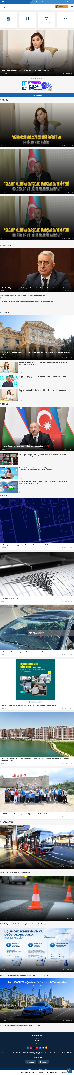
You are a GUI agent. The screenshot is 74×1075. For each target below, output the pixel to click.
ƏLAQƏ (37, 1038)
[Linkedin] (43, 1047)
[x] (34, 1047)
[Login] (71, 2)
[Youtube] (37, 1047)
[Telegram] (40, 1047)
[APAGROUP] (37, 1057)
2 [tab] (33, 78)
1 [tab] (31, 78)
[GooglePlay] (30, 1062)
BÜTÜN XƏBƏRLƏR (37, 95)
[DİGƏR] (71, 6)
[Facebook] (28, 1047)
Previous (2, 53)
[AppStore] (43, 1062)
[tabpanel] (37, 53)
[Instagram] (31, 1047)
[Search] (67, 2)
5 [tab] (39, 78)
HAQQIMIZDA (37, 1035)
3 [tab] (35, 78)
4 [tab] (37, 78)
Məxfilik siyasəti (43, 1069)
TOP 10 (37, 1043)
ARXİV (37, 1040)
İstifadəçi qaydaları (31, 1069)
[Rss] (46, 1047)
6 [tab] (41, 78)
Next (71, 53)
